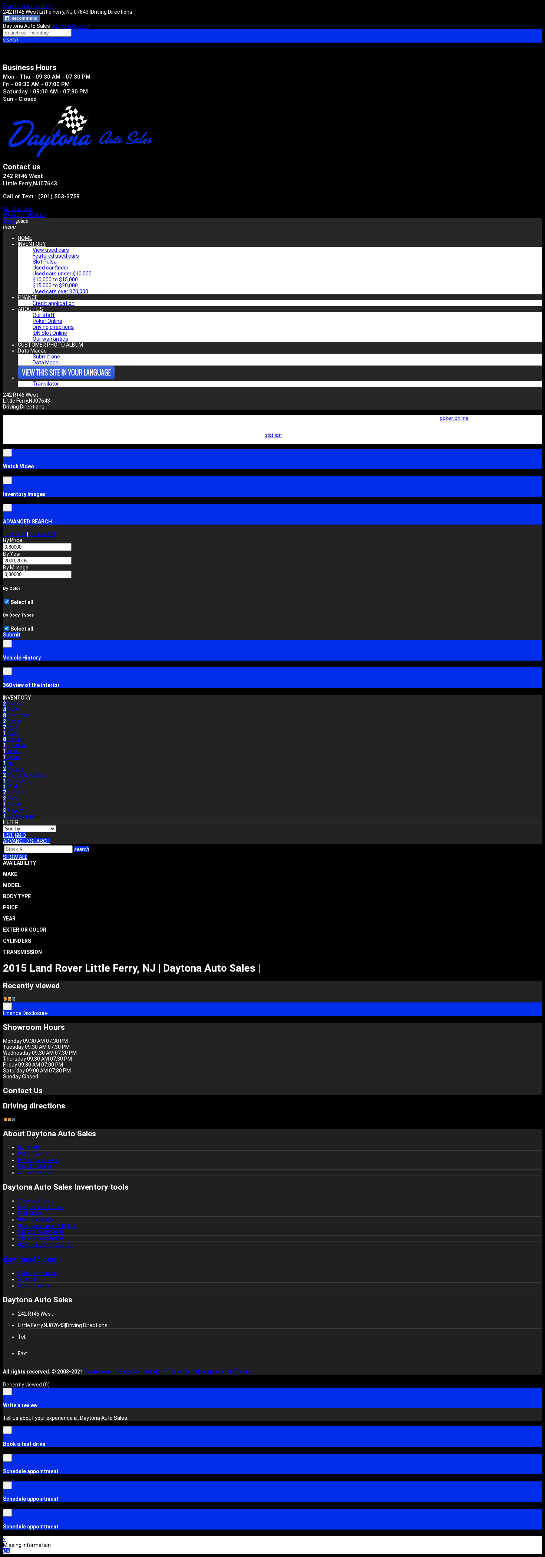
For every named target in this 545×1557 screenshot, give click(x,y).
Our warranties (50, 339)
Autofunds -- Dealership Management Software (192, 1372)
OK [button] (6, 1551)
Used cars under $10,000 (62, 274)
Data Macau (32, 351)
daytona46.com (70, 26)
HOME (25, 238)
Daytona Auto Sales (108, 1372)
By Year (12, 554)
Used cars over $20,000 (60, 291)
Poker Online (47, 321)
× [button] (4, 1539)
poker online (454, 418)
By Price (12, 540)
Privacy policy (34, 1286)
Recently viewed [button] (26, 1385)
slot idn (273, 435)
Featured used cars (56, 256)
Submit (11, 635)
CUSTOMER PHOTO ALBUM (50, 345)
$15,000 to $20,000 (55, 285)
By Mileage (16, 568)
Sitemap (28, 1279)
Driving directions (53, 327)
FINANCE (28, 297)
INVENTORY (32, 244)
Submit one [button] (46, 357)
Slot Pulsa (45, 262)
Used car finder (51, 268)
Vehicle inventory (38, 1273)
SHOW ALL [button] (15, 857)
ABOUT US (30, 309)
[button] (272, 40)
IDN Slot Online (50, 333)
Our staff (44, 315)
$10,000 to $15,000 (55, 279)
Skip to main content (28, 6)
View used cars (51, 250)
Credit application (54, 303)
